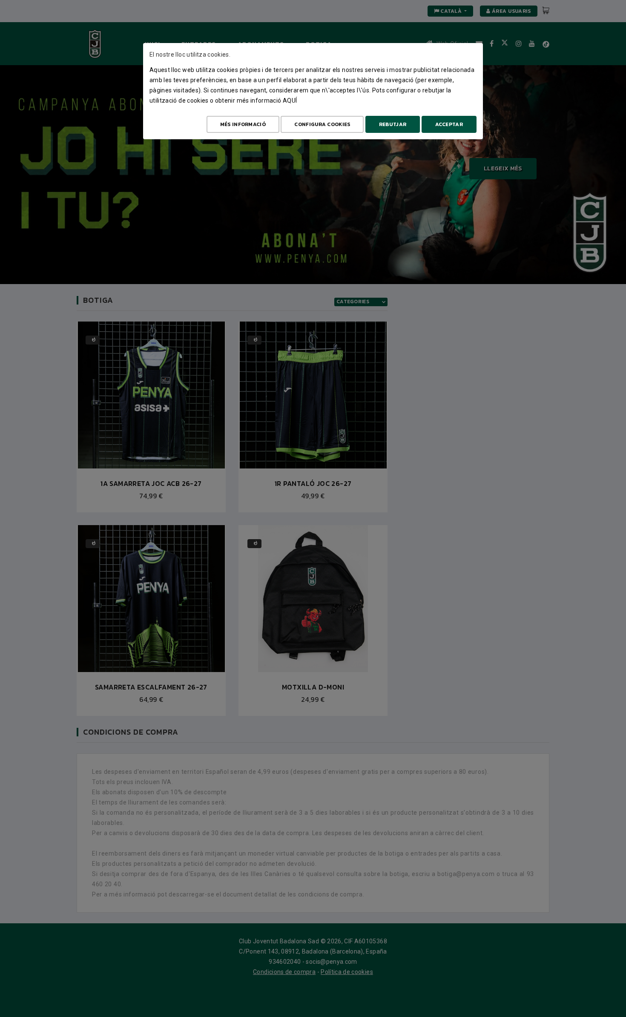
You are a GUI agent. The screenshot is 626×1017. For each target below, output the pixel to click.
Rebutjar (392, 124)
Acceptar (449, 124)
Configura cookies (322, 124)
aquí (290, 100)
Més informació (243, 124)
